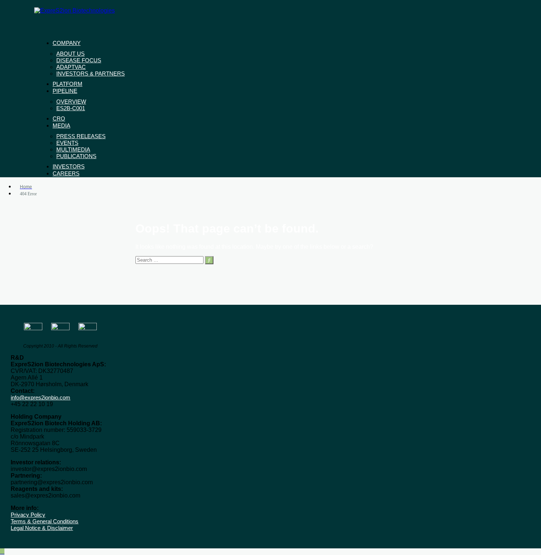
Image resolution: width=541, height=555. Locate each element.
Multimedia (73, 149)
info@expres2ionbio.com (40, 397)
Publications (76, 156)
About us (70, 53)
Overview (71, 101)
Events (67, 143)
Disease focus (78, 60)
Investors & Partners (90, 73)
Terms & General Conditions (44, 521)
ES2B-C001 (70, 108)
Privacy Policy (28, 515)
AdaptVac (71, 67)
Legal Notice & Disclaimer (42, 528)
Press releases (81, 136)
